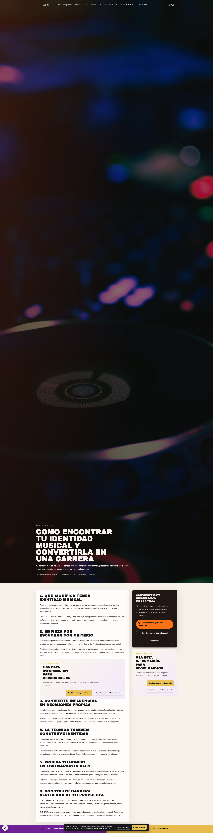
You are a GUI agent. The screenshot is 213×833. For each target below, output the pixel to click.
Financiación (91, 5)
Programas (67, 5)
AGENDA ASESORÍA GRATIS (54, 829)
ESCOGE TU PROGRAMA (160, 829)
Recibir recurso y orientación (79, 693)
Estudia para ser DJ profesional (108, 693)
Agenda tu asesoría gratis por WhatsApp (150, 624)
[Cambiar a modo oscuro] (5, 828)
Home (59, 5)
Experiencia (112, 5)
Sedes (81, 5)
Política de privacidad (103, 828)
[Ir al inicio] (171, 4)
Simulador (102, 5)
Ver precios (154, 641)
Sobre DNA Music (127, 5)
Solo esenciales (123, 827)
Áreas (75, 5)
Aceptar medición (139, 827)
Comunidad (142, 5)
